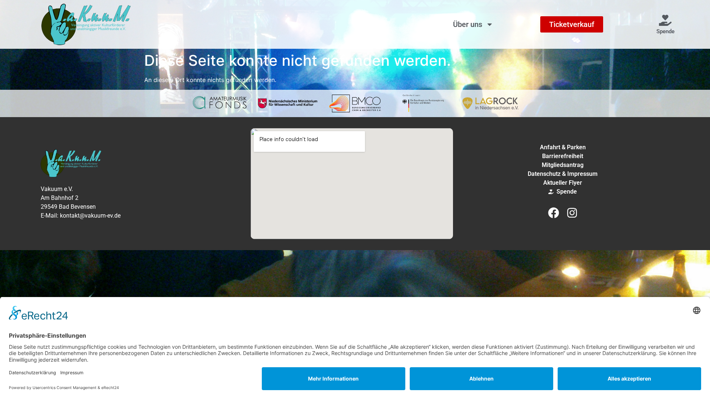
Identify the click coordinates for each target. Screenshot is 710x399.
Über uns (467, 24)
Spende (665, 31)
